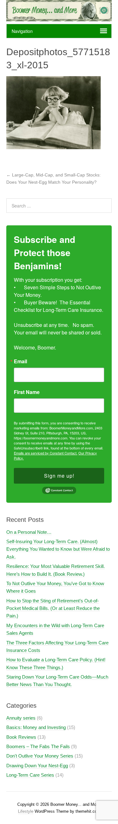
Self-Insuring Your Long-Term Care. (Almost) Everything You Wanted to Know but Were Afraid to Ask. (58, 549)
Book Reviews (21, 737)
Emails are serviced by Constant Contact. (45, 452)
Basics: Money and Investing (36, 727)
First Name (27, 392)
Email (20, 361)
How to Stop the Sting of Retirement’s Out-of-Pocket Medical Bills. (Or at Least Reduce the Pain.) (53, 608)
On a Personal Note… (29, 532)
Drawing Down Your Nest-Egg (37, 765)
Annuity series (21, 718)
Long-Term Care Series (30, 775)
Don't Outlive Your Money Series (39, 755)
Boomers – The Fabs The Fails (38, 746)
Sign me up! (59, 475)
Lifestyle (25, 811)
